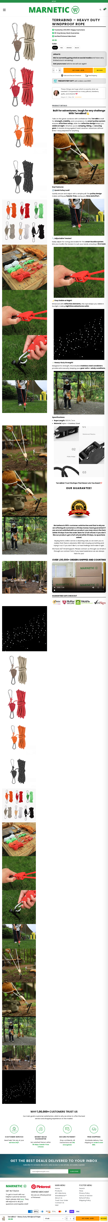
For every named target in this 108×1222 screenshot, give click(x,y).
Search (82, 1188)
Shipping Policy (85, 1200)
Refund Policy (84, 1198)
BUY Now (100, 70)
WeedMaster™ (61, 1195)
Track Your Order (61, 1200)
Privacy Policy (84, 1193)
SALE (56, 1205)
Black (77, 48)
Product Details (59, 105)
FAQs (81, 1191)
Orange (69, 48)
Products (58, 1191)
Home (57, 1188)
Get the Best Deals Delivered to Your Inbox (54, 1160)
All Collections (60, 1193)
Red (61, 48)
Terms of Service (85, 1195)
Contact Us (59, 1203)
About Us (58, 1198)
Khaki (55, 48)
